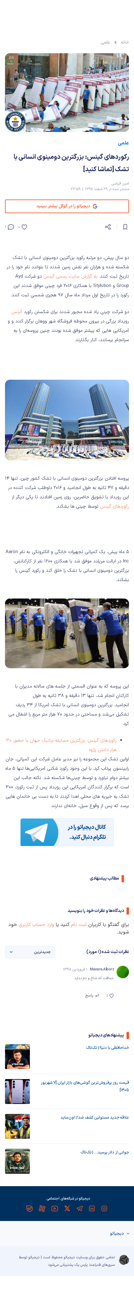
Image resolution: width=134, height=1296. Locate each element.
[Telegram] (79, 1209)
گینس (16, 312)
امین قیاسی (120, 183)
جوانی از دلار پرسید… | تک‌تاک (104, 1152)
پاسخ (89, 995)
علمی (105, 42)
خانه (125, 42)
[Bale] (30, 1209)
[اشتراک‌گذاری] (108, 227)
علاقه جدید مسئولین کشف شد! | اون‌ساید (94, 1118)
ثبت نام (79, 924)
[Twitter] (67, 1209)
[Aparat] (42, 1209)
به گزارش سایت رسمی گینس (70, 276)
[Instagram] (104, 1209)
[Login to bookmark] (125, 227)
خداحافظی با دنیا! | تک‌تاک (107, 1048)
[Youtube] (55, 1209)
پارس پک (81, 1265)
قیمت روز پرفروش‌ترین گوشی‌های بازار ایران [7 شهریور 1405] (85, 1086)
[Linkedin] (92, 1209)
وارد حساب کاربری (36, 924)
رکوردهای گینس (114, 506)
